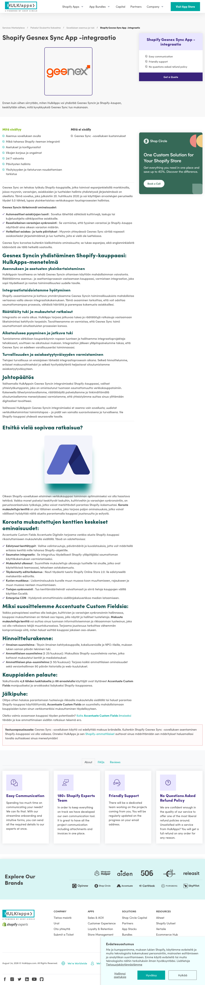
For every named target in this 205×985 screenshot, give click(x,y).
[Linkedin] (27, 979)
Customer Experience (102, 923)
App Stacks (129, 929)
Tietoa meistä (62, 918)
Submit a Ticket (64, 934)
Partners (127, 923)
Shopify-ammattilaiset (100, 734)
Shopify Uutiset (166, 923)
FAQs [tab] (101, 762)
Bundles (127, 934)
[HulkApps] (21, 6)
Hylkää (182, 975)
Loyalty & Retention (100, 929)
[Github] (41, 979)
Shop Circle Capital (134, 918)
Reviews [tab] (115, 762)
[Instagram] (12, 979)
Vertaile (161, 929)
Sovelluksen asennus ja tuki (80, 27)
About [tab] (88, 762)
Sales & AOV (96, 918)
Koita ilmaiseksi (104, 715)
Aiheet (160, 918)
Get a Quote (171, 77)
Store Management (100, 934)
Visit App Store (185, 6)
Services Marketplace (13, 27)
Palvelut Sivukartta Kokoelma (45, 27)
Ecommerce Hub (167, 934)
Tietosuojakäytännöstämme (124, 964)
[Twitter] (19, 979)
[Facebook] (4, 979)
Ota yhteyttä (62, 929)
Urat (56, 923)
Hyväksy (151, 975)
